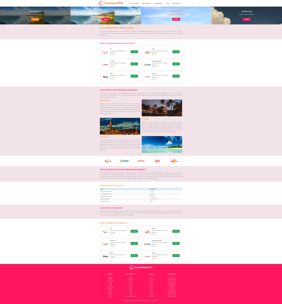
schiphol (116, 213)
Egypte (151, 196)
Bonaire (104, 35)
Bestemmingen (146, 3)
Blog (125, 300)
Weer (168, 3)
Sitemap (132, 300)
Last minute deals (134, 3)
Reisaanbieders (158, 3)
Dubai (154, 196)
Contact (128, 300)
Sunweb (155, 198)
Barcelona (173, 131)
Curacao (132, 215)
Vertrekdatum (176, 3)
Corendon (151, 198)
